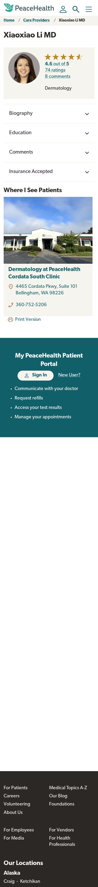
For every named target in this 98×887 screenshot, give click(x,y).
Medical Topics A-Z (68, 788)
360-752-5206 (31, 305)
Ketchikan (30, 881)
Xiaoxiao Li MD (72, 21)
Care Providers (36, 21)
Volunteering (17, 804)
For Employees (19, 830)
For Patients (15, 788)
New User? (69, 375)
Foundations (61, 804)
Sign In (39, 375)
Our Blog (58, 796)
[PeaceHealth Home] (30, 8)
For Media (14, 838)
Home (9, 21)
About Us (13, 812)
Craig (9, 881)
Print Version (28, 319)
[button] (76, 9)
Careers (11, 796)
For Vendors (61, 830)
